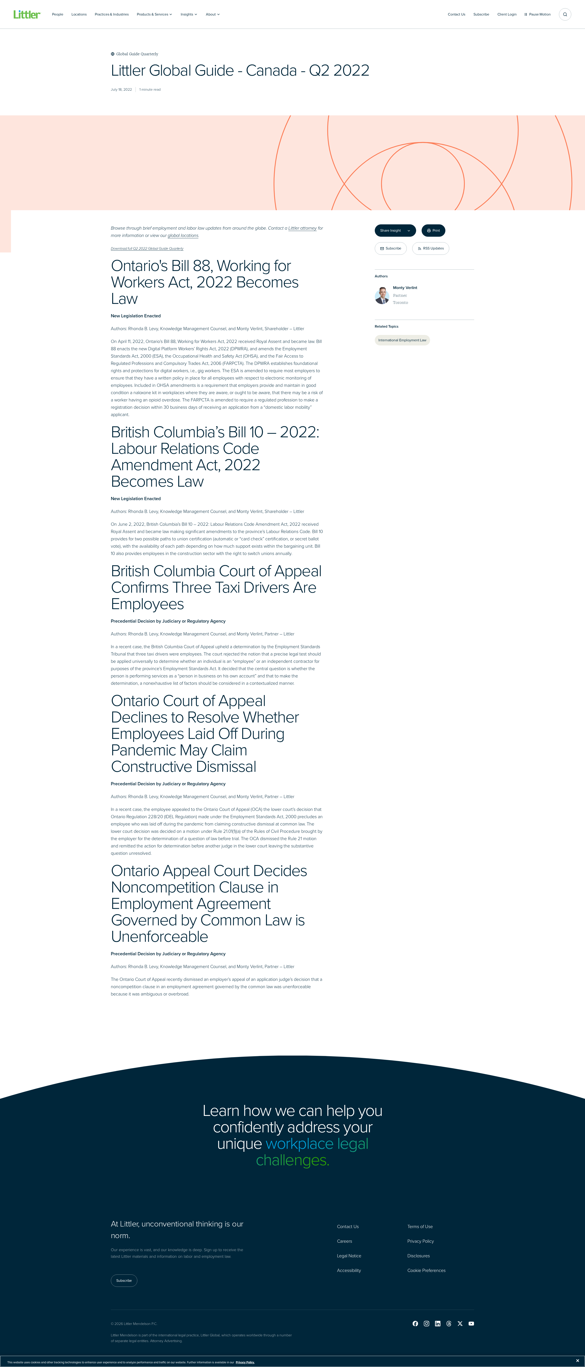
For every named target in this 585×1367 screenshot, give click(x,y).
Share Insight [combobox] (390, 230)
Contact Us (348, 1226)
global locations (183, 235)
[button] (415, 1323)
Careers (344, 1241)
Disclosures (418, 1256)
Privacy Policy (420, 1241)
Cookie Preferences (426, 1270)
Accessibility (349, 1270)
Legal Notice (349, 1256)
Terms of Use (420, 1226)
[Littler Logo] (27, 14)
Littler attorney (302, 228)
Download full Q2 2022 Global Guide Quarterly (147, 248)
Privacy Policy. (245, 1362)
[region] (292, 1361)
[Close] (578, 1361)
